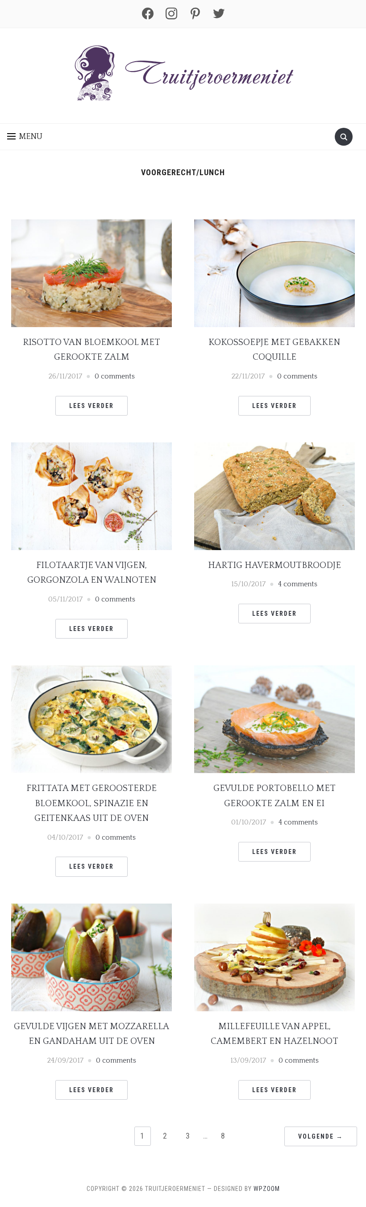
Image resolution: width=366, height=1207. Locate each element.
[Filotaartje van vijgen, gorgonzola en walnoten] (91, 496)
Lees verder (91, 405)
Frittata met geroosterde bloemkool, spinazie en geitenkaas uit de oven (91, 803)
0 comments (115, 376)
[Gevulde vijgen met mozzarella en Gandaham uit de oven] (91, 957)
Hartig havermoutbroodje (274, 565)
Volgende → (320, 1136)
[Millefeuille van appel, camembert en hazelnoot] (274, 957)
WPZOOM (267, 1188)
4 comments (297, 584)
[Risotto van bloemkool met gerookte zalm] (91, 273)
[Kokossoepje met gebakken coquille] (274, 273)
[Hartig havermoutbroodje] (274, 496)
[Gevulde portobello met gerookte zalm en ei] (274, 719)
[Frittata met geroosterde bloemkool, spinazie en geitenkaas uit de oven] (91, 719)
